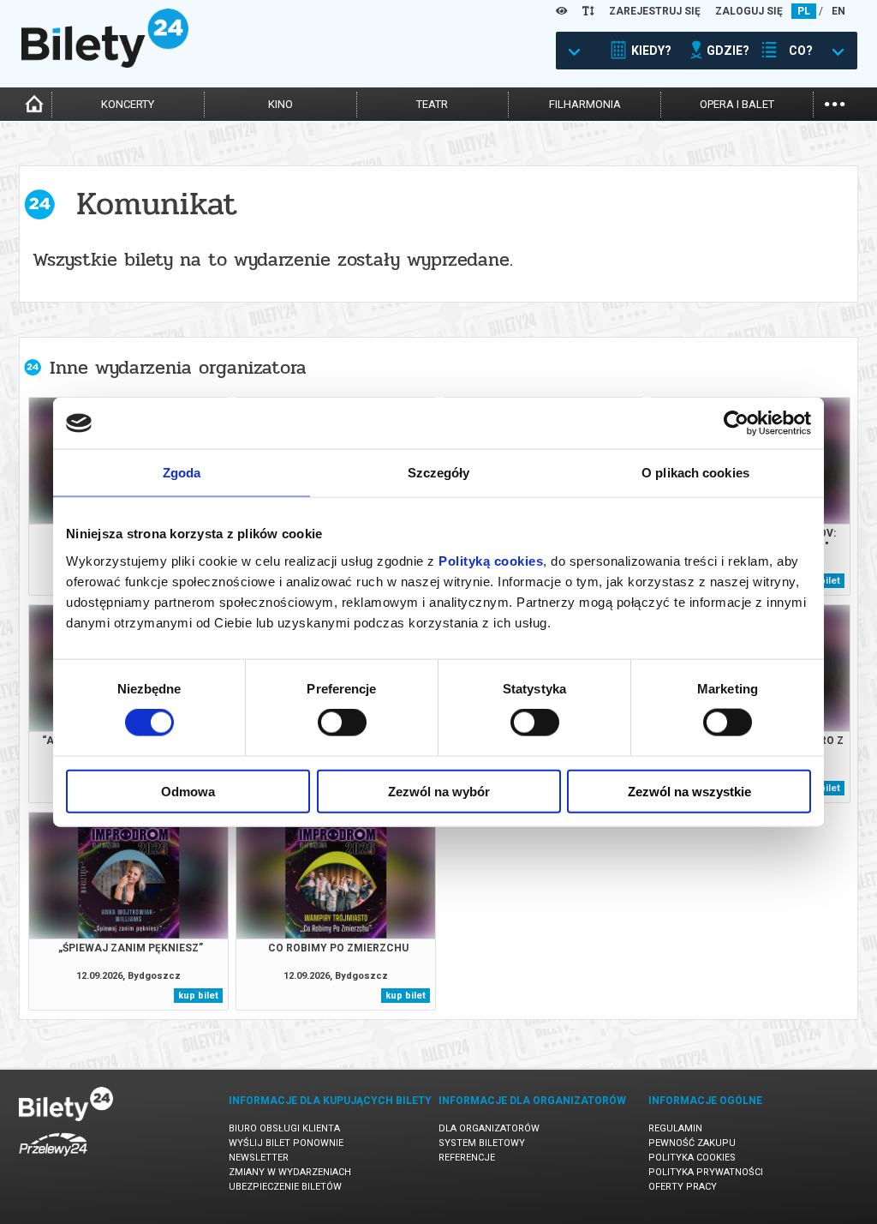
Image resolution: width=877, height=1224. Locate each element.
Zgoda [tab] (182, 472)
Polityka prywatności (705, 1172)
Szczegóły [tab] (439, 472)
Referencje (466, 1157)
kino (280, 104)
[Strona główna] (104, 63)
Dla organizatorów (489, 1128)
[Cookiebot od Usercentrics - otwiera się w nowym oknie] (736, 423)
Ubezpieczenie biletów (285, 1186)
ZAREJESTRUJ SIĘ (655, 11)
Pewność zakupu (692, 1143)
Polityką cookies (490, 560)
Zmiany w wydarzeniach (290, 1172)
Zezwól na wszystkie (689, 790)
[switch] (342, 722)
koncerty (127, 104)
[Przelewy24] (53, 1159)
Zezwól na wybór (439, 790)
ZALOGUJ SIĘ (749, 11)
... (834, 102)
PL (803, 11)
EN (838, 11)
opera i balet (737, 104)
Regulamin (675, 1128)
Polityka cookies (692, 1157)
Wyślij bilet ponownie (286, 1143)
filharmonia (585, 104)
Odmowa (188, 790)
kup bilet (198, 995)
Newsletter (259, 1157)
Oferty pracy (682, 1186)
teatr (432, 104)
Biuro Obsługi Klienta (284, 1128)
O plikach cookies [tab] (695, 472)
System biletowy (481, 1143)
